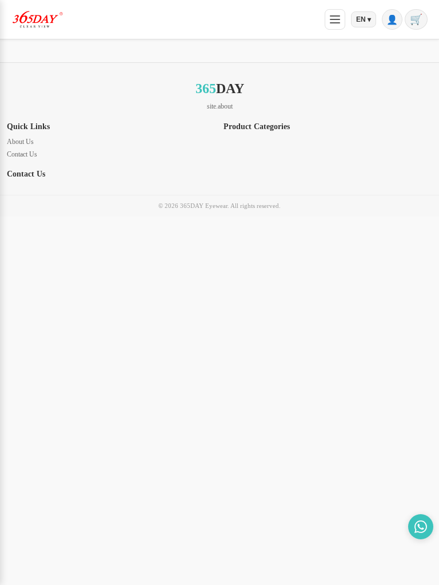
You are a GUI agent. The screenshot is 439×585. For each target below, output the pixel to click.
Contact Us (22, 154)
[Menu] (335, 19)
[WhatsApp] (420, 526)
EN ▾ (363, 19)
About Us (20, 142)
